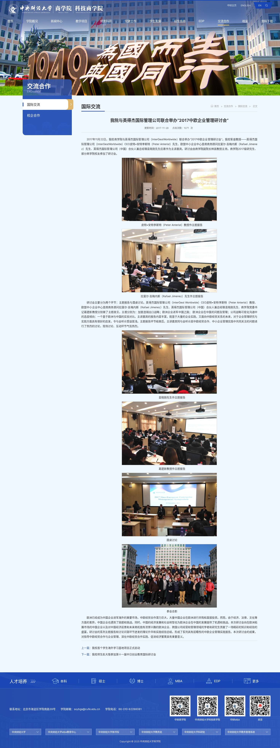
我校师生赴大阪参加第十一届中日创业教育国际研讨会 (124, 654)
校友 (245, 21)
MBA (178, 681)
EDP (201, 21)
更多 (255, 681)
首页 (10, 21)
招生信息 (180, 21)
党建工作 (130, 21)
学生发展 (155, 21)
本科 (63, 681)
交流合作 (223, 21)
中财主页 (231, 5)
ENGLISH (246, 5)
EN (259, 5)
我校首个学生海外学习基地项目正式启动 (116, 647)
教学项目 (81, 21)
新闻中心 (56, 21)
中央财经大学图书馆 (108, 732)
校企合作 (33, 115)
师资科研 (106, 21)
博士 (140, 681)
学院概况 (32, 21)
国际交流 (33, 105)
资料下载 (267, 21)
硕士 (102, 681)
